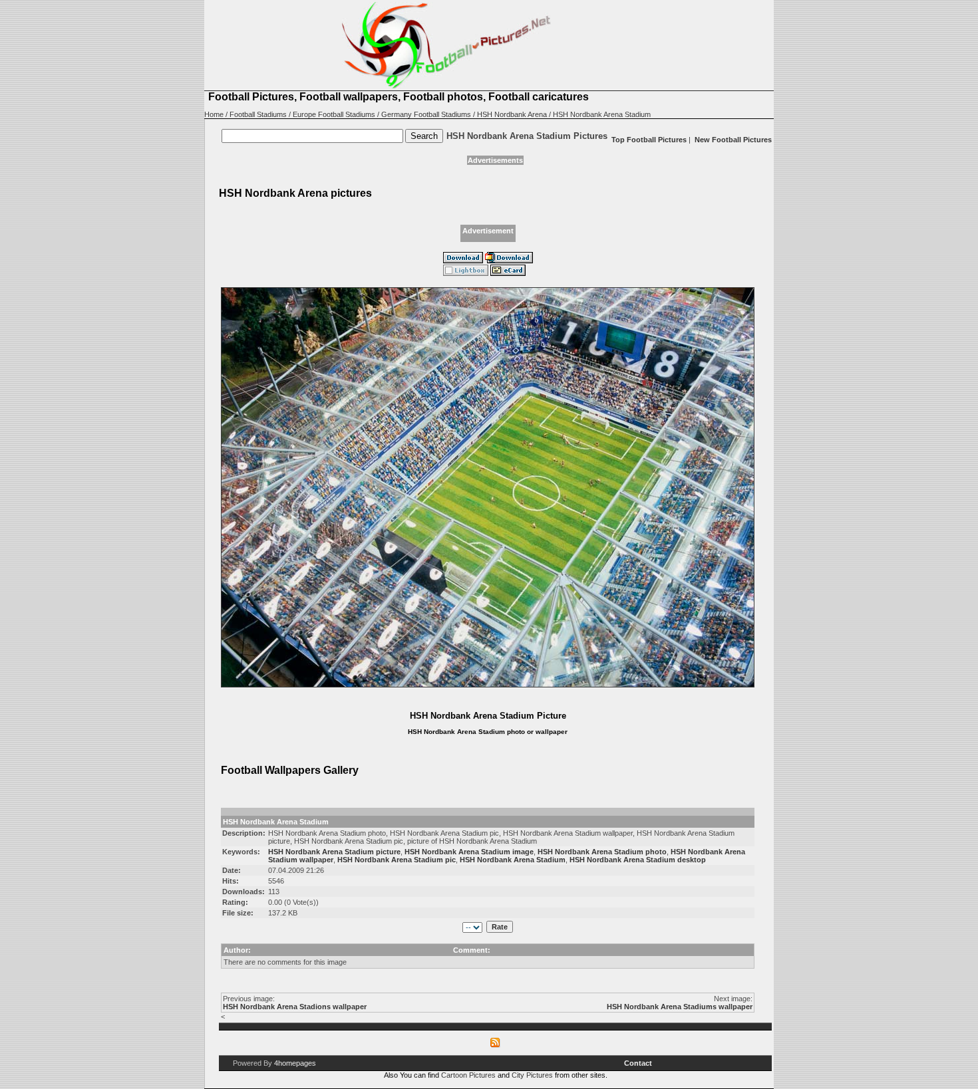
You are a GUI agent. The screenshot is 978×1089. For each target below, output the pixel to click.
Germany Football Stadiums (426, 114)
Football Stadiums (258, 114)
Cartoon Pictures (468, 1075)
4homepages (295, 1063)
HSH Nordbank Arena (512, 114)
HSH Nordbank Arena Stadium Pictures (526, 136)
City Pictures (532, 1075)
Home (214, 114)
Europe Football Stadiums (334, 114)
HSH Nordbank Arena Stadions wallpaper (295, 1007)
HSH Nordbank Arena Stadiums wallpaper (679, 1007)
